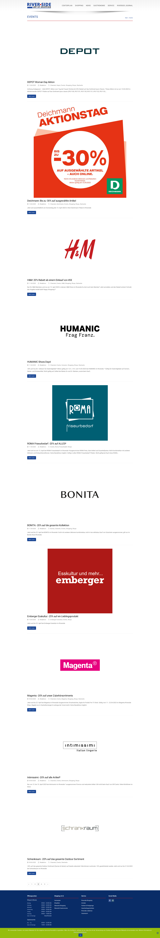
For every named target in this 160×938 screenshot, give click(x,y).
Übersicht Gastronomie (61, 908)
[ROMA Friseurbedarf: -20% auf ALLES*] (80, 439)
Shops (74, 85)
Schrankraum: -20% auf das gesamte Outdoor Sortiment (55, 859)
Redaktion (43, 85)
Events (63, 85)
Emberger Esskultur (56, 619)
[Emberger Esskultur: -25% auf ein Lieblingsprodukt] (80, 612)
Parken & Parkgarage (87, 905)
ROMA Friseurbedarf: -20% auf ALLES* (46, 443)
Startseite (80, 85)
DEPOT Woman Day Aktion (40, 82)
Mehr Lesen (32, 96)
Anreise (83, 903)
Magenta (64, 699)
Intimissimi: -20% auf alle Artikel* (43, 777)
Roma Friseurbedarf (61, 447)
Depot (58, 85)
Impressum (84, 913)
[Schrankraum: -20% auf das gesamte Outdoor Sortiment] (80, 855)
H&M (63, 283)
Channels (53, 85)
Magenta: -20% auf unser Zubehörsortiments (50, 695)
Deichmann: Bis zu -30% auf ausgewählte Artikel (51, 200)
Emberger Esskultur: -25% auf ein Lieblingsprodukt (52, 616)
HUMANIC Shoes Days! (39, 361)
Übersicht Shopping (60, 905)
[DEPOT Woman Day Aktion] (80, 78)
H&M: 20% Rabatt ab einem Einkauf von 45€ (49, 280)
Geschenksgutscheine (87, 908)
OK (80, 935)
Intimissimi (64, 780)
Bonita (52, 528)
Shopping (69, 85)
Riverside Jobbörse (86, 910)
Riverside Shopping (86, 900)
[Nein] (158, 933)
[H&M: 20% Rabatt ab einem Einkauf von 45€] (80, 276)
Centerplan (57, 900)
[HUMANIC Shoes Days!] (80, 357)
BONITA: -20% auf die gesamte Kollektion (48, 525)
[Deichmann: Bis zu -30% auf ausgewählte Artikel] (80, 196)
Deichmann (60, 204)
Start (126, 17)
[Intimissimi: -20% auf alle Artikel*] (80, 773)
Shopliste (57, 903)
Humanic (64, 365)
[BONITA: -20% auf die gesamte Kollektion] (80, 521)
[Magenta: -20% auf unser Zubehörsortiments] (80, 691)
